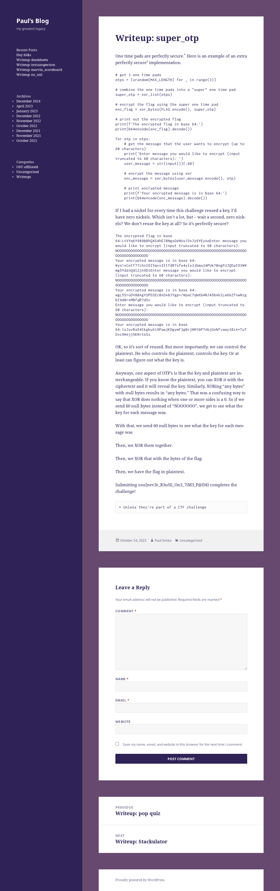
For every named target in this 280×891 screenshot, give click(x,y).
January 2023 (27, 111)
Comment (126, 611)
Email (122, 700)
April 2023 (24, 106)
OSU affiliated (27, 167)
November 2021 (28, 135)
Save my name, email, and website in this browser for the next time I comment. (183, 744)
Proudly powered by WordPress (139, 880)
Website (123, 721)
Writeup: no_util (29, 74)
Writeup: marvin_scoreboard (39, 69)
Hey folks (23, 55)
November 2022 (28, 121)
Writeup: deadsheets (32, 60)
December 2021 (28, 130)
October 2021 (26, 140)
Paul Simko (163, 540)
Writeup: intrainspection (35, 64)
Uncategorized (27, 171)
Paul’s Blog (32, 20)
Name (122, 679)
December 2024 (28, 101)
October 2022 (26, 125)
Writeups (23, 176)
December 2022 (28, 116)
